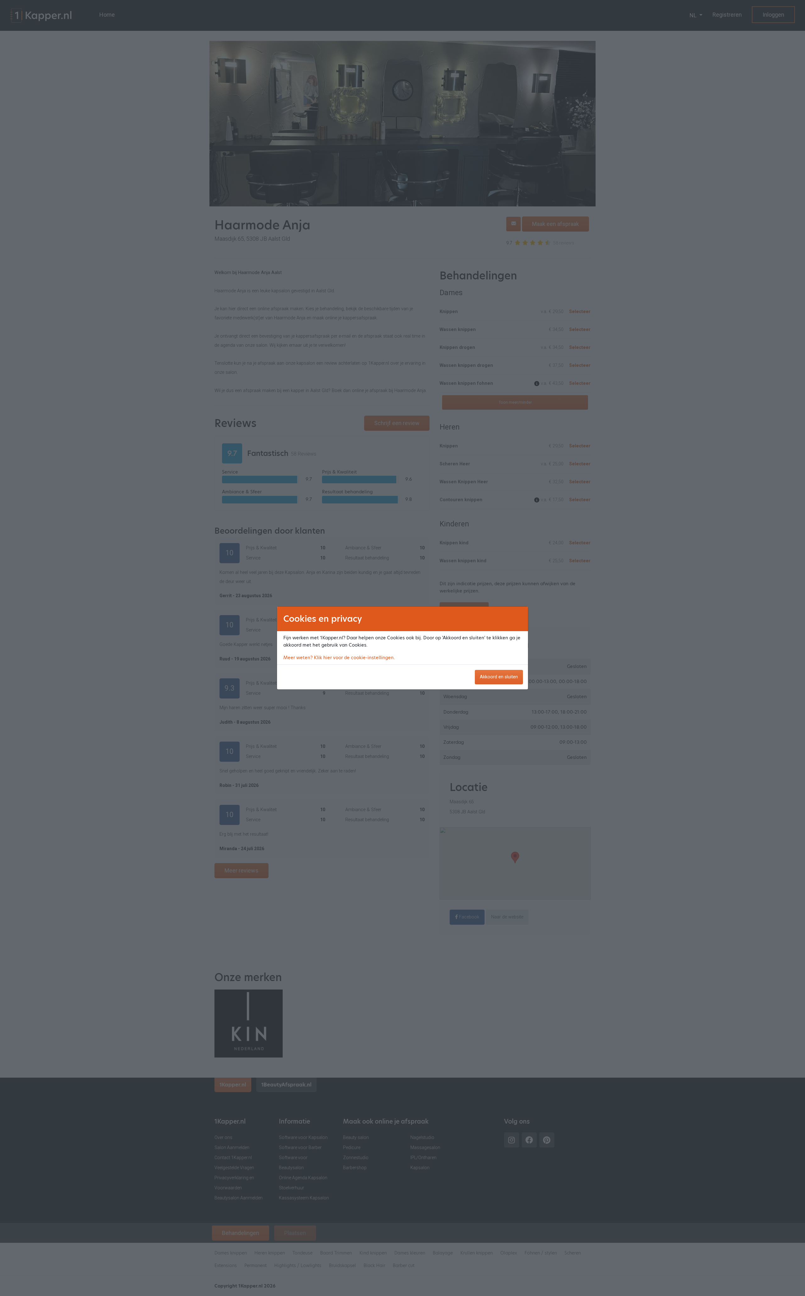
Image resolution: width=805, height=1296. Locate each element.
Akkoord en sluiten (499, 677)
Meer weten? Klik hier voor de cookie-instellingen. (339, 657)
